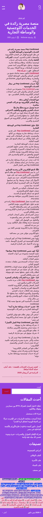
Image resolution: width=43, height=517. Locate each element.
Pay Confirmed (28, 89)
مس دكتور (31, 512)
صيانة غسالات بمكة (10, 493)
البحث (39, 387)
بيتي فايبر (38, 484)
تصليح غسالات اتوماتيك (32, 498)
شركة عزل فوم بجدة (25, 484)
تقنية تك (32, 502)
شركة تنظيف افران (22, 491)
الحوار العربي (29, 500)
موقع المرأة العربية (14, 500)
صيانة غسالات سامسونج (10, 495)
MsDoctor (24, 37)
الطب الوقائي (35, 455)
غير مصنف (21, 18)
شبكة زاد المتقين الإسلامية (19, 505)
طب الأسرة (36, 460)
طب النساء (36, 465)
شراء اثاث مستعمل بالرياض (29, 479)
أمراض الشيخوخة (34, 450)
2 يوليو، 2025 (11, 37)
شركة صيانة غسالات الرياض (31, 495)
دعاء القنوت (36, 491)
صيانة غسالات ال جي (26, 493)
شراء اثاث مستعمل (33, 414)
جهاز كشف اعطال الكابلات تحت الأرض (21, 486)
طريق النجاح (37, 505)
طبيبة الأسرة (19, 507)
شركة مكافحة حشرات (13, 498)
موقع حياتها (6, 502)
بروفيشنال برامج (19, 502)
